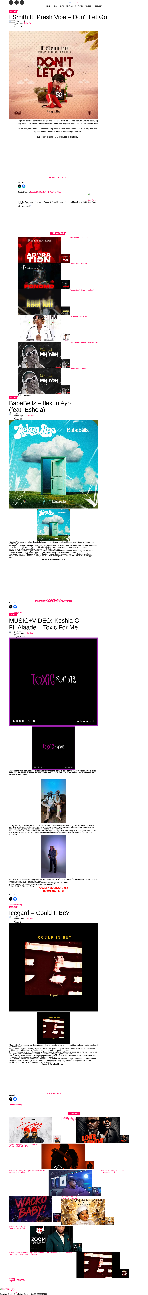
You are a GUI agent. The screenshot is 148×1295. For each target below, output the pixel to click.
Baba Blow (28, 23)
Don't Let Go (34, 192)
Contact (14, 1292)
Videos (88, 6)
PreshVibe (57, 192)
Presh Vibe (49, 192)
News (55, 6)
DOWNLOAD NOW (57, 177)
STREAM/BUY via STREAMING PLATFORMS (53, 601)
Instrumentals (66, 6)
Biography (98, 6)
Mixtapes (79, 6)
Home (48, 6)
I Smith (42, 192)
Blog (12, 1291)
